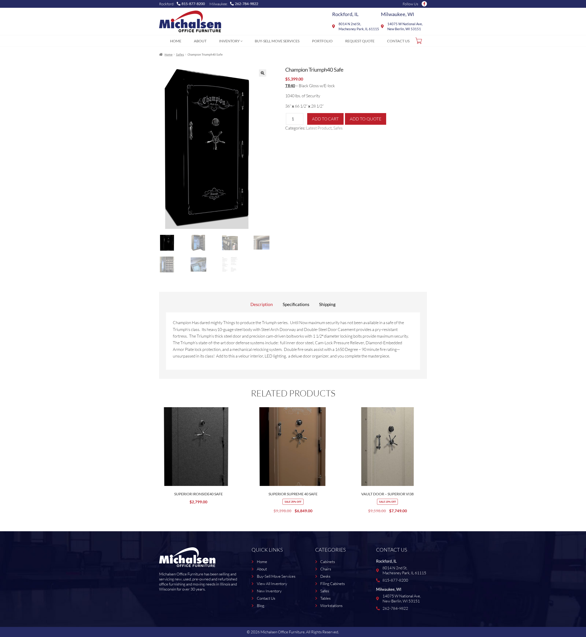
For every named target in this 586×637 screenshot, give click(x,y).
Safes (180, 54)
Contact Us (398, 41)
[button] (262, 73)
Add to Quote (365, 119)
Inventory (229, 41)
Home (175, 41)
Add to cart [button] (233, 426)
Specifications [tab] (296, 304)
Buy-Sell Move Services (277, 41)
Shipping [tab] (327, 304)
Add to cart (325, 118)
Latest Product (319, 127)
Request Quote (359, 41)
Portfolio (322, 41)
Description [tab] (261, 304)
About (200, 41)
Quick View (233, 439)
